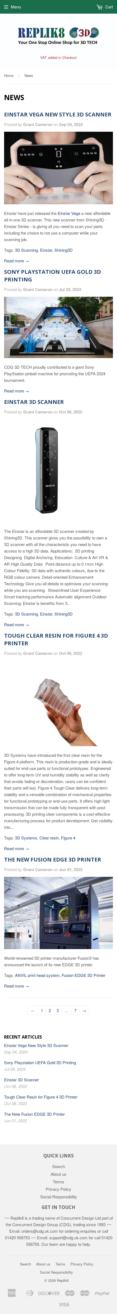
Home (8, 75)
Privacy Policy (58, 1189)
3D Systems (26, 838)
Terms (58, 1181)
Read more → (16, 260)
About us (58, 1174)
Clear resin (49, 838)
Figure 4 (68, 838)
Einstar (46, 250)
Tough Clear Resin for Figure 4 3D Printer (40, 1097)
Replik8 (63, 1280)
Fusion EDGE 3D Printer (83, 975)
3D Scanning (26, 250)
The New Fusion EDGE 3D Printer (52, 859)
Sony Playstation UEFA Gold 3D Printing (40, 1062)
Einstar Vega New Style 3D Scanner (58, 114)
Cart (108, 7)
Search (58, 1166)
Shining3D (63, 250)
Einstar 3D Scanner (34, 402)
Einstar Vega (69, 213)
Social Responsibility (58, 1196)
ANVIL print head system (37, 975)
